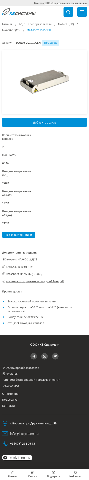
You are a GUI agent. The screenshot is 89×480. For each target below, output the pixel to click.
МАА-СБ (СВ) (66, 24)
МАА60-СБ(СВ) (11, 30)
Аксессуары (11, 385)
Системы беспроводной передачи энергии (31, 380)
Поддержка (9, 399)
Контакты (8, 406)
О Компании (10, 394)
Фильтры (12, 374)
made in (20, 457)
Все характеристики (18, 235)
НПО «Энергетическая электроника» (66, 3)
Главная (7, 24)
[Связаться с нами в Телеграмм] (33, 356)
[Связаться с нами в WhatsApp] (44, 356)
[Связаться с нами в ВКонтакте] (55, 356)
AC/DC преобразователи (35, 24)
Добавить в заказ (44, 122)
